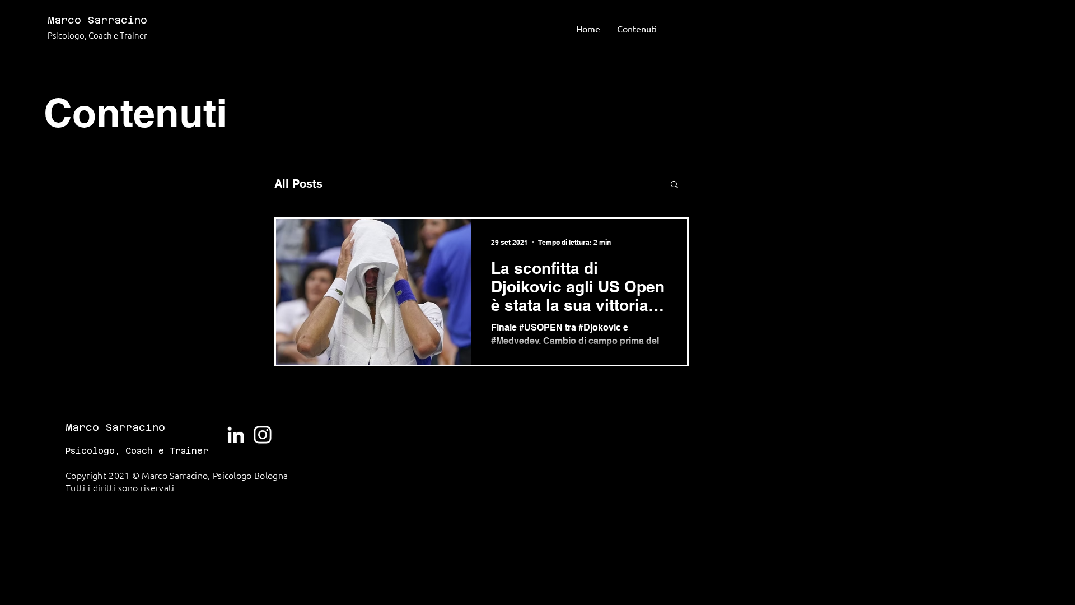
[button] (674, 185)
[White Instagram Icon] (262, 434)
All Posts (298, 183)
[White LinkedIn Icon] (235, 434)
